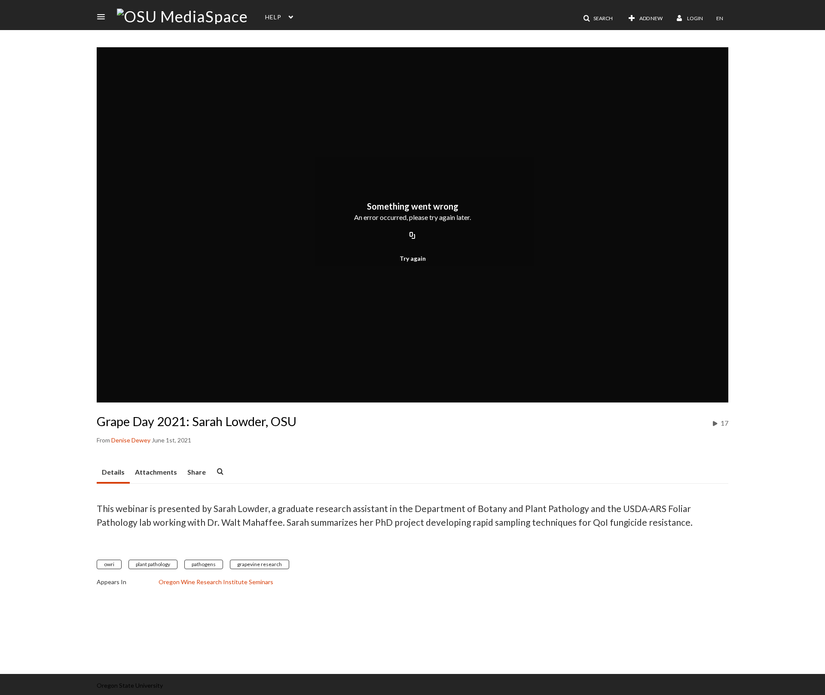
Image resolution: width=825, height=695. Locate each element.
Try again (413, 258)
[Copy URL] (412, 236)
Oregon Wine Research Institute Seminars (216, 581)
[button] (103, 17)
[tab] (113, 472)
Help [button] (273, 17)
